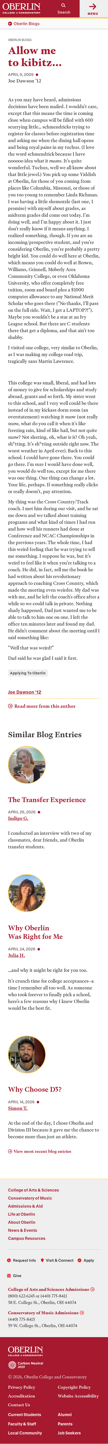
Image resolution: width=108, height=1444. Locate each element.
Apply (89, 1260)
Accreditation (21, 1395)
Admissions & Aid (25, 1206)
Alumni (65, 1414)
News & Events (22, 1230)
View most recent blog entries (42, 1151)
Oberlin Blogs (27, 23)
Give (17, 1275)
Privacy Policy (21, 1387)
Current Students (24, 1414)
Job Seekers (69, 1432)
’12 (24, 691)
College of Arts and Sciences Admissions (48, 1289)
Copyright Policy (74, 1387)
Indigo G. (18, 818)
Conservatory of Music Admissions (43, 1312)
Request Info (24, 1260)
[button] (61, 8)
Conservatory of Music (30, 1198)
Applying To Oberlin (28, 673)
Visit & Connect (60, 1260)
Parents (65, 1423)
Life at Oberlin (21, 1214)
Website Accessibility (78, 1395)
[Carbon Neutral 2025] (54, 1365)
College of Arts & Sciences (33, 1190)
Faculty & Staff (22, 1423)
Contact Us (19, 1404)
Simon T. (18, 1108)
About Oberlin (21, 1222)
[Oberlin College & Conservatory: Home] (21, 8)
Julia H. (16, 955)
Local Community (25, 1432)
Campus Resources (26, 1238)
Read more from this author (45, 706)
